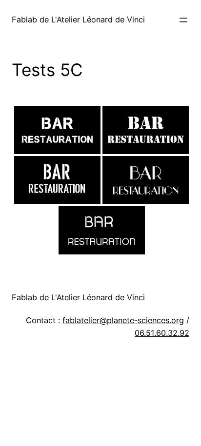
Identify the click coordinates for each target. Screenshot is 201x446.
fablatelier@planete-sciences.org (123, 320)
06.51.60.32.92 (162, 333)
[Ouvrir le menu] (183, 20)
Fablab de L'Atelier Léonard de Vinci (78, 19)
